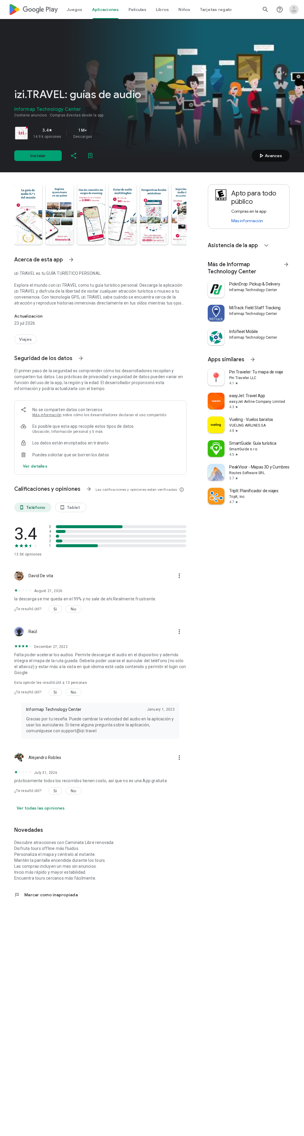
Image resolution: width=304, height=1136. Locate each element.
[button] (28, 214)
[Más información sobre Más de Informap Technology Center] (286, 264)
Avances (270, 155)
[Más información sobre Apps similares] (253, 359)
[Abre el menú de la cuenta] (294, 9)
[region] (97, 133)
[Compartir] (73, 156)
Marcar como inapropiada (46, 894)
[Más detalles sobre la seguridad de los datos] (35, 466)
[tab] (74, 9)
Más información (47, 415)
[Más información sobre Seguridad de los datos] (81, 358)
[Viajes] (25, 339)
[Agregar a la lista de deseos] (90, 156)
